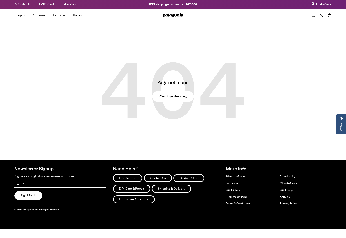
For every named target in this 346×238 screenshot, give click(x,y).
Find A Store (127, 178)
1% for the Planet (24, 4)
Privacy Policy (288, 203)
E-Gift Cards (47, 4)
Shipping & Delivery (171, 189)
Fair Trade (232, 183)
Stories (77, 15)
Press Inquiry (287, 176)
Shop (18, 15)
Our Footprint (288, 190)
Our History (233, 190)
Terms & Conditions (238, 203)
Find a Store (324, 4)
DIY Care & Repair (131, 189)
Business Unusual (236, 196)
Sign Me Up (28, 195)
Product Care (68, 4)
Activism (39, 15)
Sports (56, 15)
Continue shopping (173, 96)
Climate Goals (288, 183)
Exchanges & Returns (134, 199)
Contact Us (158, 178)
